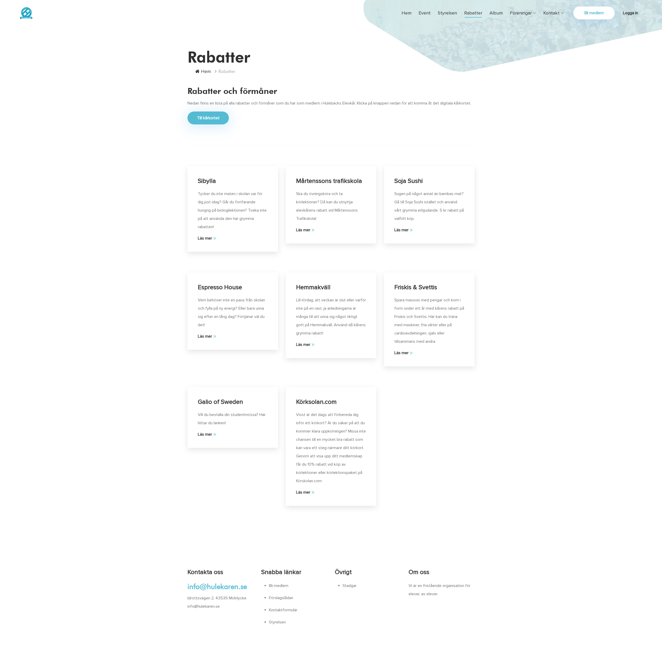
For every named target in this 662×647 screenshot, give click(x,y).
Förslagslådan (281, 597)
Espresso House (220, 287)
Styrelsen (447, 13)
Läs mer (205, 238)
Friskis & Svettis (415, 287)
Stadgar (350, 585)
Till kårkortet (208, 118)
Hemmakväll (313, 287)
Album (496, 13)
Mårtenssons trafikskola (329, 181)
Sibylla (207, 181)
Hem (406, 13)
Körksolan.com (316, 402)
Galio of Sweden (220, 402)
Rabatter (473, 13)
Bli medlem (594, 13)
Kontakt (551, 13)
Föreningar (521, 13)
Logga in (630, 13)
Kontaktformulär (283, 610)
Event (425, 13)
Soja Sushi (408, 181)
